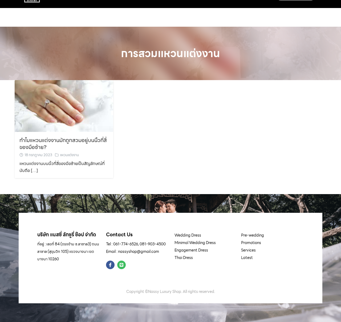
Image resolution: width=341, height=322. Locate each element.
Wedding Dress (187, 235)
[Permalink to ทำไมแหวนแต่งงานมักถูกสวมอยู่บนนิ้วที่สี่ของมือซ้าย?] (64, 105)
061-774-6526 (125, 244)
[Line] (121, 265)
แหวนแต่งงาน (69, 155)
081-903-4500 (153, 244)
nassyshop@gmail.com (138, 251)
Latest (247, 258)
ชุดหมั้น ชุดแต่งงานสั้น (90, 12)
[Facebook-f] (110, 265)
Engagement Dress (191, 250)
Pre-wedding (252, 235)
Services (248, 250)
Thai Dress (183, 258)
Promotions (251, 243)
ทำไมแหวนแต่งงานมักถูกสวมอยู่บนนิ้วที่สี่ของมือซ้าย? (63, 143)
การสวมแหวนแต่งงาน (170, 53)
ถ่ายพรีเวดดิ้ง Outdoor (172, 12)
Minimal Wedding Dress (195, 243)
